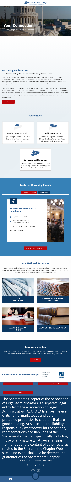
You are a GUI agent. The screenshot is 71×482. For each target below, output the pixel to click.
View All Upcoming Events (35, 248)
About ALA (8, 102)
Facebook (27, 465)
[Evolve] (35, 470)
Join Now (35, 359)
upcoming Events (29, 193)
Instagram (43, 465)
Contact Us (10, 479)
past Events (44, 193)
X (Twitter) (31, 465)
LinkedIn (35, 465)
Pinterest (39, 465)
